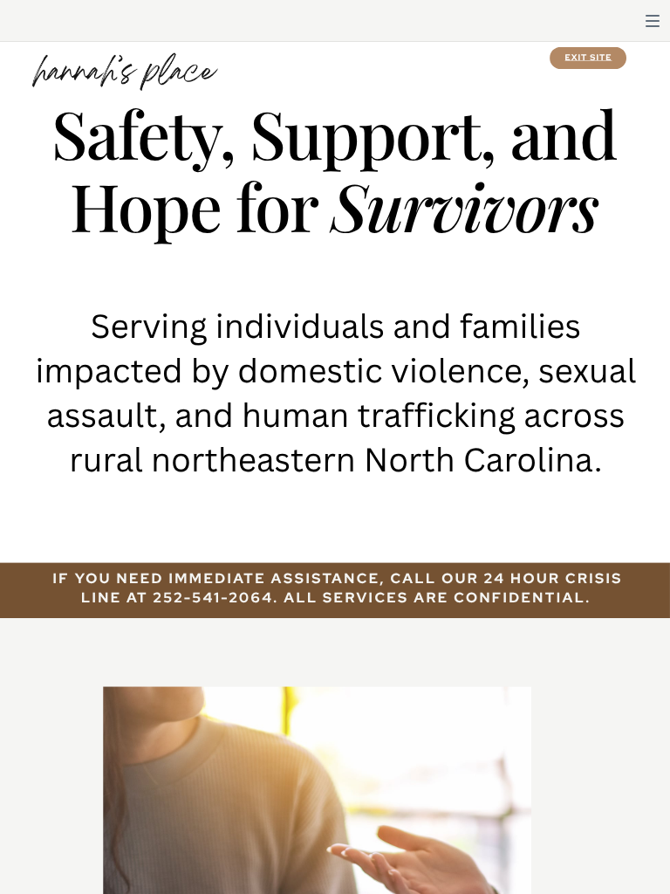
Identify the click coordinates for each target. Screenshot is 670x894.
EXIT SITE (588, 57)
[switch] (652, 20)
